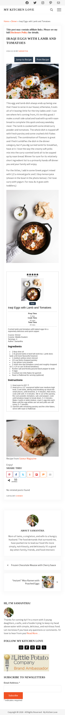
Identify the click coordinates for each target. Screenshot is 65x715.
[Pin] (9, 474)
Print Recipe (43, 59)
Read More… (33, 633)
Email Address (12, 683)
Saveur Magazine (27, 458)
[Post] (23, 474)
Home (6, 21)
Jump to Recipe (24, 59)
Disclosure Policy (19, 32)
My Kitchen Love (19, 9)
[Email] (50, 474)
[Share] (16, 474)
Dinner (14, 21)
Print (32, 303)
